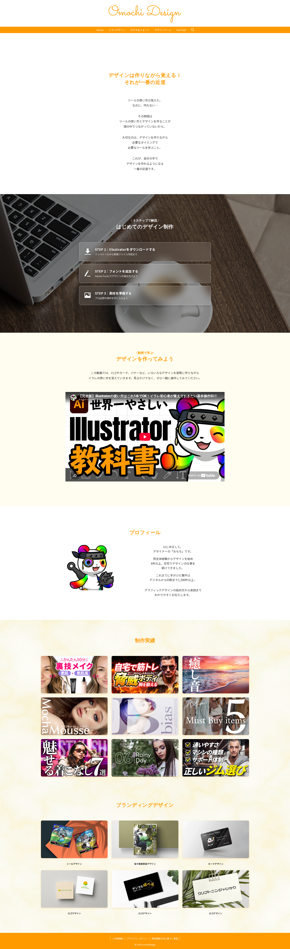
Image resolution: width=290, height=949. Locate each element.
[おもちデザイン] (145, 13)
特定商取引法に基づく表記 (165, 938)
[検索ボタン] (192, 30)
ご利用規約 (117, 938)
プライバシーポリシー (137, 938)
